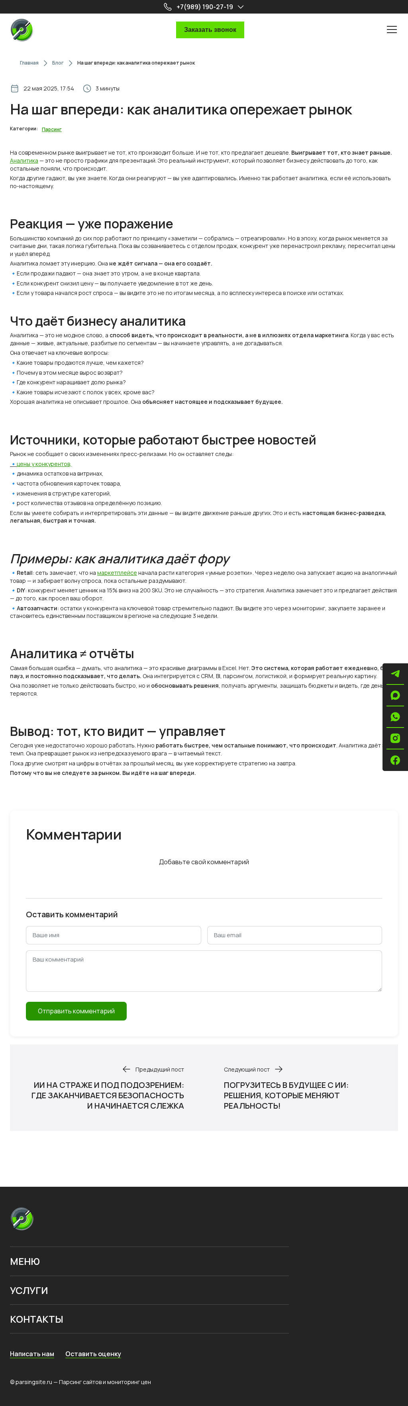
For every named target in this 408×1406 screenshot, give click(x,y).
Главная (29, 63)
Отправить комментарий (76, 1011)
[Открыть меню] (392, 29)
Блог (58, 63)
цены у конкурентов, (44, 464)
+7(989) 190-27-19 (205, 6)
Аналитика (24, 160)
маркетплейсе (117, 572)
